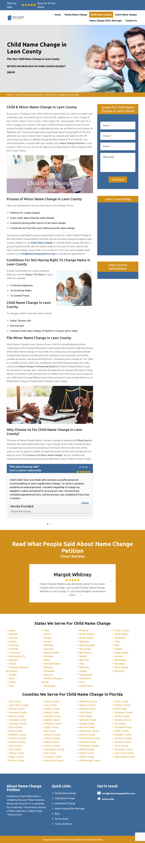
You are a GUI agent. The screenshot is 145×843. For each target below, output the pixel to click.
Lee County (120, 723)
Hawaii (12, 682)
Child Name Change (101, 14)
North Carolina (86, 634)
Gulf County (50, 753)
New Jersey (85, 649)
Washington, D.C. (17, 656)
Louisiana (49, 649)
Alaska (12, 630)
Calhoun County (52, 738)
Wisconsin (119, 663)
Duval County (15, 745)
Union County (16, 727)
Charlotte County (123, 727)
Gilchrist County (87, 708)
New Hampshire (87, 645)
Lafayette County (17, 720)
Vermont (118, 656)
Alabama (13, 634)
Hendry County (86, 749)
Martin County (86, 753)
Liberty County (51, 712)
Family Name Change (75, 14)
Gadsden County (52, 716)
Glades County (86, 756)
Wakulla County (52, 720)
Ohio (81, 663)
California (14, 645)
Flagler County (16, 756)
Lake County (15, 749)
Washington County (54, 749)
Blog (57, 813)
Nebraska (84, 641)
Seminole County (87, 720)
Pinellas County (122, 705)
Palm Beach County (89, 745)
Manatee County (122, 734)
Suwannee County (18, 712)
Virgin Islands (121, 652)
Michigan (48, 667)
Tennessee (119, 638)
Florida (12, 663)
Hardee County (122, 716)
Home (58, 14)
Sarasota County (123, 738)
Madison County (17, 742)
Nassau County (16, 716)
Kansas (47, 641)
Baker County (15, 731)
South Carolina (122, 630)
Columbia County (17, 723)
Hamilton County (17, 738)
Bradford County (17, 734)
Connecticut (15, 652)
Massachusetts (51, 652)
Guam (12, 678)
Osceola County (122, 720)
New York (84, 660)
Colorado (13, 649)
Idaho (47, 630)
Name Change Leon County (29, 94)
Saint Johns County (19, 705)
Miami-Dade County (89, 738)
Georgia (13, 674)
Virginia (118, 649)
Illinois (47, 634)
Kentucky (48, 645)
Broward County (87, 742)
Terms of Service (63, 824)
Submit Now (118, 179)
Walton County (51, 742)
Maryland (49, 656)
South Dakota (121, 634)
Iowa (11, 685)
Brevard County (87, 727)
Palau (82, 682)
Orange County (87, 723)
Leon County (50, 705)
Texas (117, 641)
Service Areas (62, 818)
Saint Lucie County (123, 753)
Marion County (16, 760)
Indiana (48, 638)
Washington (120, 660)
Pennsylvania (85, 674)
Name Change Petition (72, 839)
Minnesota (49, 671)
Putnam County (16, 708)
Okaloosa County (88, 701)
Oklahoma (84, 667)
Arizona (13, 641)
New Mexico (85, 652)
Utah (116, 645)
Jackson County (52, 734)
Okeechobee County (124, 756)
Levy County (85, 712)
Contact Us (131, 20)
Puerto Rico (85, 678)
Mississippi (49, 685)
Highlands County (123, 712)
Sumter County (51, 701)
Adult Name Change (126, 14)
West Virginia (121, 667)
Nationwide (108, 799)
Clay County (15, 701)
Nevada (83, 656)
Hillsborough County (89, 760)
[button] (47, 524)
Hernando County (123, 749)
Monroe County (87, 734)
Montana (84, 630)
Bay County (50, 731)
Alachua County (87, 705)
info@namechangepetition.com (118, 793)
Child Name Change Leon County (62, 94)
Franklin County (52, 708)
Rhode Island (86, 685)
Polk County (120, 708)
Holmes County (52, 745)
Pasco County (121, 701)
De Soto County (122, 742)
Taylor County (51, 727)
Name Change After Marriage (105, 20)
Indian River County (89, 731)
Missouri (48, 674)
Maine (47, 660)
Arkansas (13, 638)
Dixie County (85, 716)
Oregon (83, 671)
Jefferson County (53, 723)
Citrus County (121, 745)
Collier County (121, 731)
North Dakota (86, 638)
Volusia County (16, 753)
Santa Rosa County (54, 760)
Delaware (13, 660)
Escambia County (53, 756)
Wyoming (119, 671)
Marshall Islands (52, 663)
